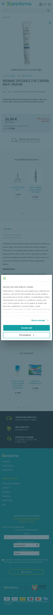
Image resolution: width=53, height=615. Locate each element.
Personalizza (25, 335)
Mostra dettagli (38, 320)
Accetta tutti (26, 328)
